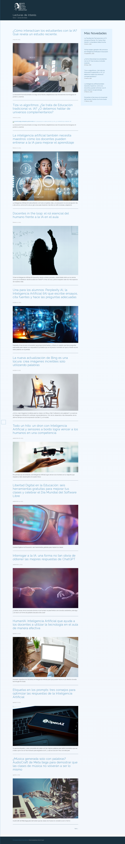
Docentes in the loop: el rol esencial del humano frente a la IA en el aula (41, 215)
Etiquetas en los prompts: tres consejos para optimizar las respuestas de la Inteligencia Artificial (44, 693)
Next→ (76, 828)
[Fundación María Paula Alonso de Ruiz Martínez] (25, 12)
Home (14, 17)
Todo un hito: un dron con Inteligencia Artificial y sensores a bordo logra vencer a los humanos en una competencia (45, 429)
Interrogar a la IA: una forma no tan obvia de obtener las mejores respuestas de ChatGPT (44, 557)
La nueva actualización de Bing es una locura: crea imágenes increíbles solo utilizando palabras (40, 361)
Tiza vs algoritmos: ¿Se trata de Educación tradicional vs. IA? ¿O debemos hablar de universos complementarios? (43, 108)
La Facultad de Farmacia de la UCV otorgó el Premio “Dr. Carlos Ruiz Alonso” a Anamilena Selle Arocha (95, 40)
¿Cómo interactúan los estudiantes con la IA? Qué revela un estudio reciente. (45, 32)
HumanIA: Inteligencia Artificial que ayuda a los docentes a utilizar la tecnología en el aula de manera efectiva (45, 624)
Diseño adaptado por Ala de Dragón (36, 840)
